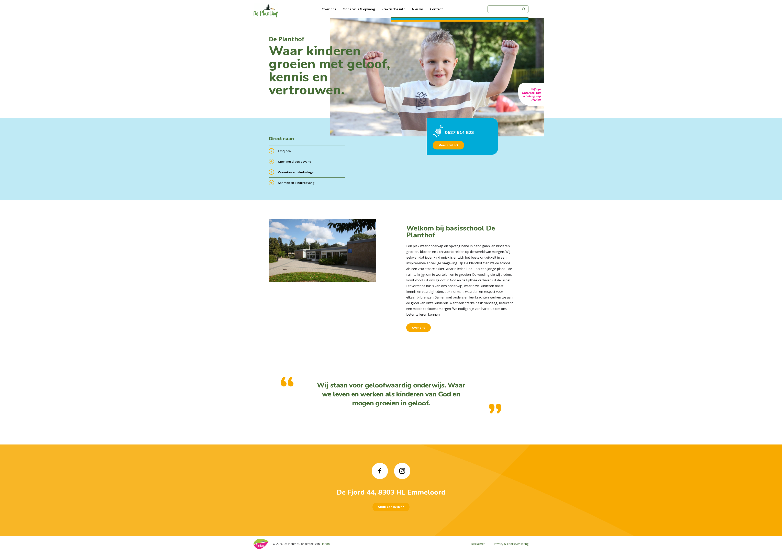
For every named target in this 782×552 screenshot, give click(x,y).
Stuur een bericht (391, 507)
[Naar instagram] (402, 471)
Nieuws (418, 9)
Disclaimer (478, 544)
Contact (436, 9)
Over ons (329, 9)
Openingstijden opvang (294, 162)
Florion (536, 99)
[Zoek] (523, 9)
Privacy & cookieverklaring (511, 544)
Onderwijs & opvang (359, 9)
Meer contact (448, 145)
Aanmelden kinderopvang (296, 183)
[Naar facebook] (380, 471)
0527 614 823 (459, 132)
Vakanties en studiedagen (296, 172)
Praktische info (393, 9)
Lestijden (284, 151)
